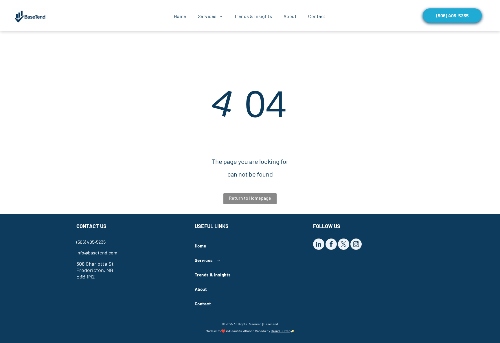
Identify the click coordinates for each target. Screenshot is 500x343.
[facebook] (331, 245)
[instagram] (356, 245)
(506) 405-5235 (91, 242)
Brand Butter (280, 331)
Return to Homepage (250, 198)
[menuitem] (180, 16)
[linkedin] (318, 245)
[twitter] (343, 245)
